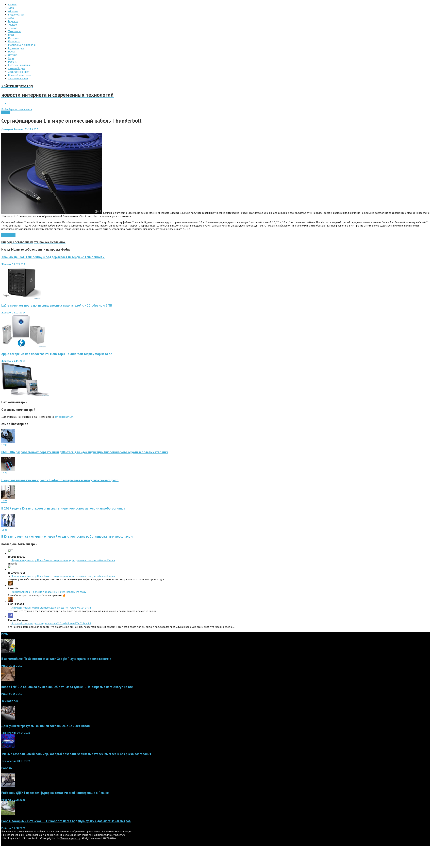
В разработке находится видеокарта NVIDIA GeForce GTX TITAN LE (51, 623)
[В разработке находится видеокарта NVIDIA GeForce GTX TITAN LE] (10, 616)
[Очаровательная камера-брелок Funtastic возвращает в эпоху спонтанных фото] (8, 469)
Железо (5, 112)
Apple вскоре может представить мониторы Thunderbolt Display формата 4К (56, 354)
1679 (4, 473)
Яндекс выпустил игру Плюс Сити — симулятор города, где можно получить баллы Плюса (63, 560)
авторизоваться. (64, 416)
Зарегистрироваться (20, 109)
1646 (4, 529)
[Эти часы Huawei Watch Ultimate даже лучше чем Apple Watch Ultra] (10, 601)
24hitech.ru (118, 834)
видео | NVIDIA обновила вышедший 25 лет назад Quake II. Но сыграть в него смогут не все (67, 687)
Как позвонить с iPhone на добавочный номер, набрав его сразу (48, 591)
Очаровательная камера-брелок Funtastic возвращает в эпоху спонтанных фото (60, 480)
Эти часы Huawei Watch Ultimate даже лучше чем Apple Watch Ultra (51, 607)
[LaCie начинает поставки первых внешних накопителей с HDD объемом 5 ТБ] (23, 346)
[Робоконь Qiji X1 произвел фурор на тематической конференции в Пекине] (8, 785)
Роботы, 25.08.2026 (13, 799)
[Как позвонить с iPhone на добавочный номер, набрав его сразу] (10, 585)
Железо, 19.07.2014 (13, 264)
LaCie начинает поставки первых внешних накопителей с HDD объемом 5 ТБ (56, 305)
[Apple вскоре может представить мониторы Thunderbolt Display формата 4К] (25, 395)
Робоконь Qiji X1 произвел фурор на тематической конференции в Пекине (55, 793)
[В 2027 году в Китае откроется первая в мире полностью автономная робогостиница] (8, 498)
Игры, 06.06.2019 (11, 665)
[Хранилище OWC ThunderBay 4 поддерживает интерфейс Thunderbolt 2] (21, 298)
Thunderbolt (8, 235)
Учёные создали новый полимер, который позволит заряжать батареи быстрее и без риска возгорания (76, 754)
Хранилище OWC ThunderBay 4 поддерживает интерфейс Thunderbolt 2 (53, 257)
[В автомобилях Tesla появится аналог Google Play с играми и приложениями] (8, 651)
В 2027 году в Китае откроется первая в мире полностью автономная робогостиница (63, 508)
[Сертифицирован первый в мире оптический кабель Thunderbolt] (51, 212)
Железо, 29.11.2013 (13, 361)
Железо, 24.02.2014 (13, 312)
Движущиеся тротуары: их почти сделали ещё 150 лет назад (45, 726)
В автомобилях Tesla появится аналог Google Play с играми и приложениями (56, 659)
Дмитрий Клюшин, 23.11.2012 (19, 129)
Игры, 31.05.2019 (11, 693)
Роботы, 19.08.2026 (13, 828)
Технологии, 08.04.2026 (15, 761)
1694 (4, 445)
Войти (5, 109)
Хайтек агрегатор (70, 838)
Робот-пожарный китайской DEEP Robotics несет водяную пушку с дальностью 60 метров (66, 821)
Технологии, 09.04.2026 (15, 732)
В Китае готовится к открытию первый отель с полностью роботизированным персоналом (67, 536)
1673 (4, 501)
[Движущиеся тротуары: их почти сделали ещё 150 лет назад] (8, 718)
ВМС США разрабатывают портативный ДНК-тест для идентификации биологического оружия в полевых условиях (84, 452)
